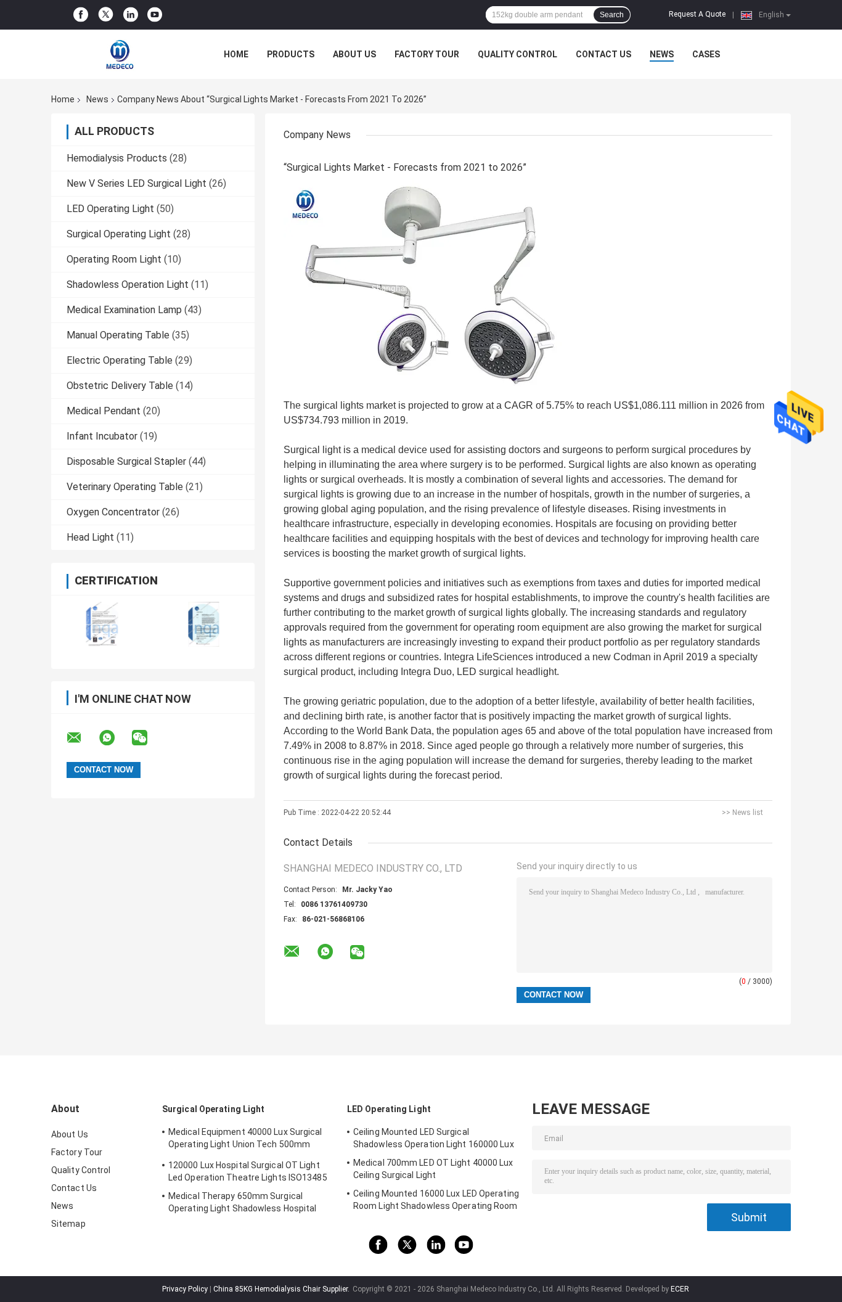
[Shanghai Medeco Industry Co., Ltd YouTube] (155, 15)
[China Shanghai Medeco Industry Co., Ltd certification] (102, 624)
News (662, 54)
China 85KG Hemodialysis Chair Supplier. (282, 1289)
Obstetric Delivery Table (120, 385)
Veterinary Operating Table (125, 487)
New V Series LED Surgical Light (136, 183)
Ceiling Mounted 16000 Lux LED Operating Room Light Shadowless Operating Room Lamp (436, 1201)
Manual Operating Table (118, 335)
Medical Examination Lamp (124, 310)
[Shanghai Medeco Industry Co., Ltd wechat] (147, 738)
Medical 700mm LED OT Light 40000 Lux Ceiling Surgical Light (433, 1169)
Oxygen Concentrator (113, 512)
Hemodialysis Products (117, 158)
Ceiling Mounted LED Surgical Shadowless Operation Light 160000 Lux (433, 1138)
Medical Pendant (104, 411)
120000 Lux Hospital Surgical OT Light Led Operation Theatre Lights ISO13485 (247, 1171)
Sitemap (68, 1224)
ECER (680, 1289)
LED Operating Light (110, 209)
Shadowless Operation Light (128, 284)
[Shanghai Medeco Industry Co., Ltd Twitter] (106, 15)
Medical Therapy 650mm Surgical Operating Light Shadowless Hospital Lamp (242, 1204)
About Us (354, 54)
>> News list (742, 812)
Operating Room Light (114, 259)
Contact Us (603, 54)
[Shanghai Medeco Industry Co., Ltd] (119, 54)
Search (612, 14)
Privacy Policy (185, 1289)
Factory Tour (426, 54)
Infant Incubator (102, 436)
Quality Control (517, 54)
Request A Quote (697, 14)
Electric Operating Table (120, 360)
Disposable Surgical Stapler (126, 461)
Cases (706, 54)
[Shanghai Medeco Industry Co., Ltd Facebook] (81, 15)
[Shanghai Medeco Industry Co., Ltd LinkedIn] (131, 15)
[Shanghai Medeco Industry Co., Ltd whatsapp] (114, 738)
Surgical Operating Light (119, 234)
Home (236, 54)
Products (290, 54)
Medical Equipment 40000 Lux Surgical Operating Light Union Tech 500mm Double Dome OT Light (245, 1140)
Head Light (90, 537)
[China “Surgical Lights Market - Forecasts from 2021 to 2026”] (438, 288)
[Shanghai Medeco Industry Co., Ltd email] (82, 738)
